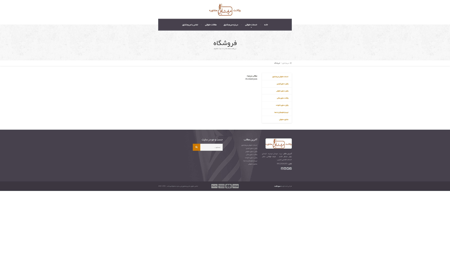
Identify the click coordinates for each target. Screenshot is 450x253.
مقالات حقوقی (211, 24)
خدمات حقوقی (251, 24)
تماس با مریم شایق (190, 24)
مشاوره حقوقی (283, 119)
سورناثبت (277, 186)
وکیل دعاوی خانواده (282, 105)
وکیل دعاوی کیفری (282, 83)
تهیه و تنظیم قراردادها (281, 112)
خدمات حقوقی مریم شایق (280, 76)
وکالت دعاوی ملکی (282, 98)
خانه (266, 24)
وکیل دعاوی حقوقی (282, 90)
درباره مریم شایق (231, 24)
